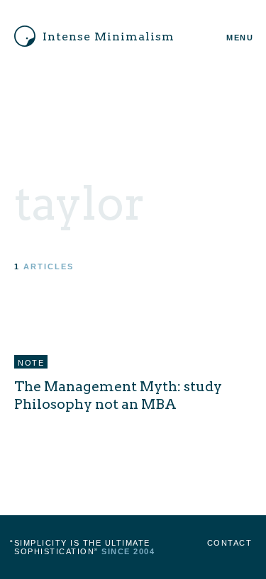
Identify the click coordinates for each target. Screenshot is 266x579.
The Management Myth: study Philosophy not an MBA (118, 395)
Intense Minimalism (108, 36)
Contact (230, 543)
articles (48, 266)
